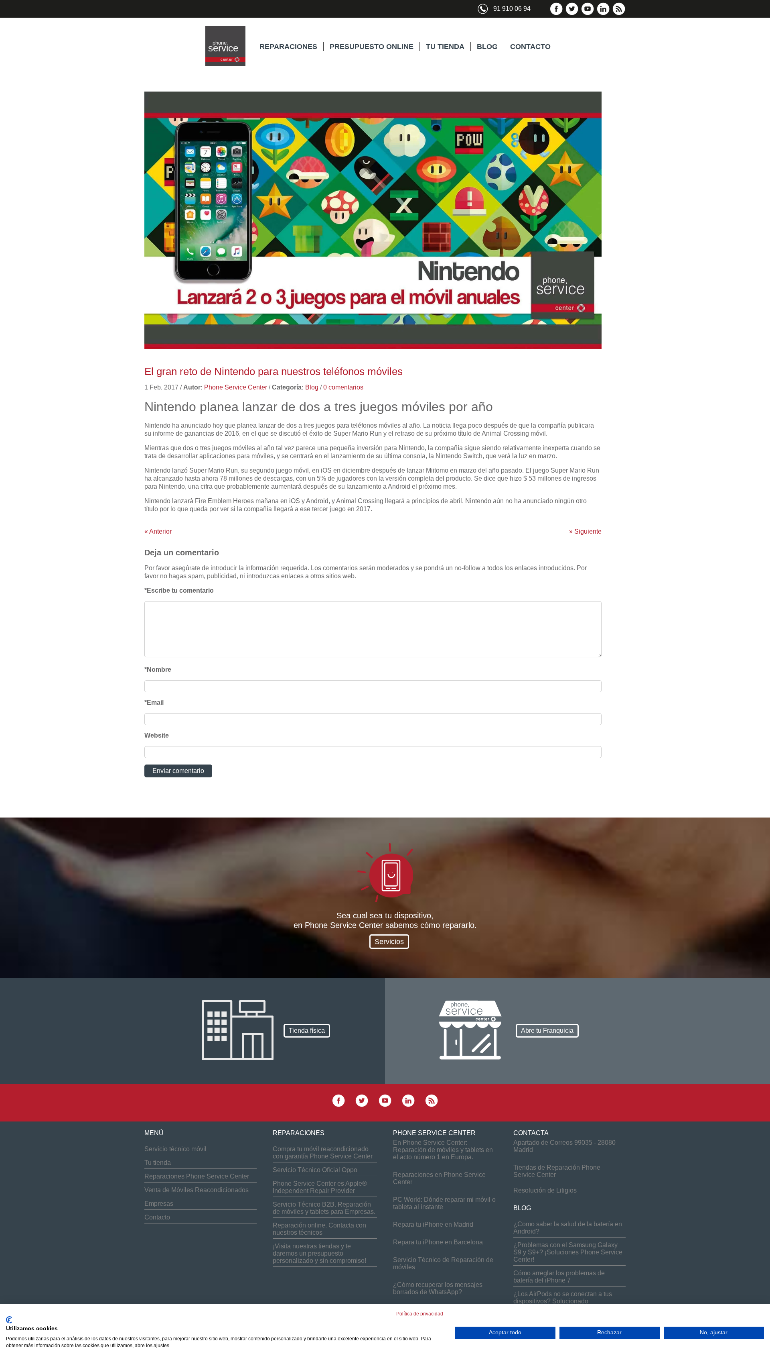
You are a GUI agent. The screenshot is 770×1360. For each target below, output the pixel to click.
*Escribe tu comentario (179, 590)
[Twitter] (572, 13)
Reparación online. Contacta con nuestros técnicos (319, 1229)
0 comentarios (343, 387)
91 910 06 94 (512, 8)
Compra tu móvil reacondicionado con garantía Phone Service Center (323, 1153)
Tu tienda (157, 1162)
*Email (154, 702)
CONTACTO (530, 47)
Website (156, 735)
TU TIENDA (445, 47)
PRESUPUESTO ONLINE (371, 47)
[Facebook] (556, 13)
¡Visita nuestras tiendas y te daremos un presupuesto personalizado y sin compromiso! (319, 1253)
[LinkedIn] (603, 13)
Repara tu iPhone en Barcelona (438, 1242)
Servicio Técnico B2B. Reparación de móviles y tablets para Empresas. (324, 1208)
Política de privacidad (419, 1314)
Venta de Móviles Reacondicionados (196, 1190)
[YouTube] (587, 13)
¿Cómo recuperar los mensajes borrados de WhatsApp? (437, 1288)
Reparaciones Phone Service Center (196, 1176)
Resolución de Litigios (545, 1190)
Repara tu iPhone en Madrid (433, 1224)
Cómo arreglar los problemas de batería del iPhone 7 (559, 1277)
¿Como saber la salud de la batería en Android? (567, 1228)
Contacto (157, 1217)
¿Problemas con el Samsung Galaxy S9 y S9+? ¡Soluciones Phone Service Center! (567, 1252)
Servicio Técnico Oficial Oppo (315, 1169)
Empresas (158, 1203)
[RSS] (619, 13)
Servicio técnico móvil (175, 1149)
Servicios (389, 942)
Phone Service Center (235, 387)
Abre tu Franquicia (547, 1030)
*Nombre (157, 669)
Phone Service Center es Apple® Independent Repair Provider (320, 1187)
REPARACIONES (288, 47)
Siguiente (585, 531)
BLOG (487, 47)
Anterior (158, 531)
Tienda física (307, 1030)
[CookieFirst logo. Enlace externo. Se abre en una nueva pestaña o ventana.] (9, 1319)
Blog (311, 387)
